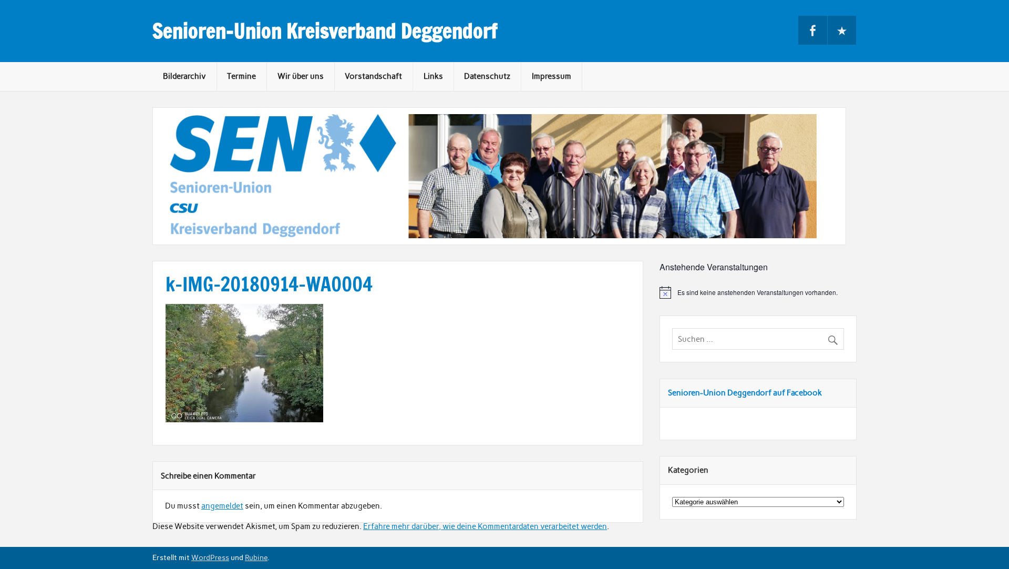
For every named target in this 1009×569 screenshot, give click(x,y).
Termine (241, 76)
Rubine (256, 557)
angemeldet (222, 506)
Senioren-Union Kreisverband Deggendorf (325, 31)
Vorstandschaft (373, 76)
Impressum (551, 76)
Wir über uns (300, 76)
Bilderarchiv (184, 76)
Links (433, 76)
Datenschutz (487, 76)
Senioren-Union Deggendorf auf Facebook (745, 393)
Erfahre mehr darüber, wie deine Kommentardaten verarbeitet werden (485, 526)
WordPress (210, 557)
